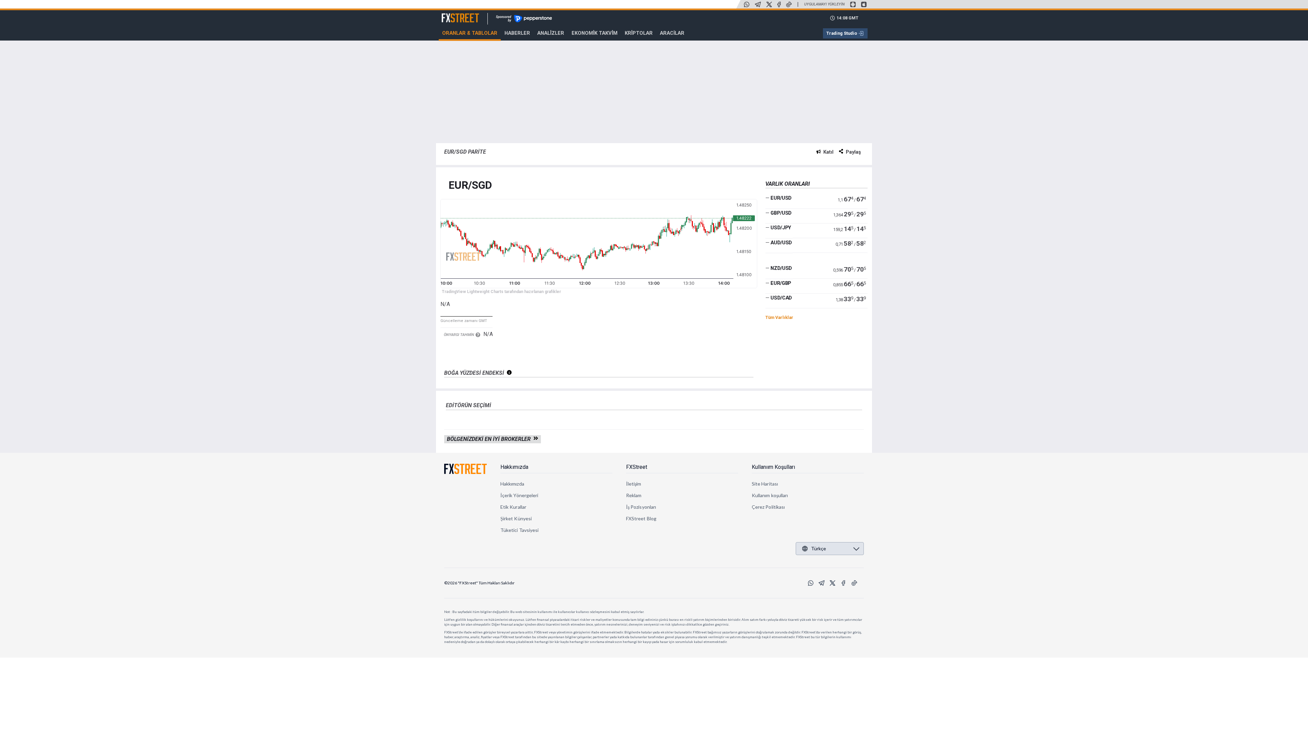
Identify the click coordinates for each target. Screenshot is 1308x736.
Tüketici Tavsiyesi (519, 530)
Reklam (633, 495)
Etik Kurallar (513, 507)
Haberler (517, 33)
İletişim (633, 484)
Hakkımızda (514, 467)
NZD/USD (781, 268)
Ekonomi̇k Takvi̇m (595, 33)
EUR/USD (781, 198)
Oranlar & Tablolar (469, 33)
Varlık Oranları (787, 184)
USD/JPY (780, 228)
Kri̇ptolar (639, 33)
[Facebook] (779, 4)
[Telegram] (758, 4)
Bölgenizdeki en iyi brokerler (490, 439)
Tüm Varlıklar (779, 317)
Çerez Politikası (768, 507)
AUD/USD (781, 243)
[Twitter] (769, 4)
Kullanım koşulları (770, 495)
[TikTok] (789, 4)
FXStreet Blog (641, 518)
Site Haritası (765, 484)
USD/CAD (781, 298)
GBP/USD (781, 213)
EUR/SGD (470, 185)
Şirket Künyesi (516, 518)
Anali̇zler (550, 33)
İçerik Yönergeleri (519, 495)
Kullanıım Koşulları (773, 467)
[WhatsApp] (746, 4)
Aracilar (672, 33)
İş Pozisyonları (641, 507)
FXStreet (452, 14)
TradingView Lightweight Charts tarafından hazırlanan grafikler (501, 291)
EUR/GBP (780, 283)
